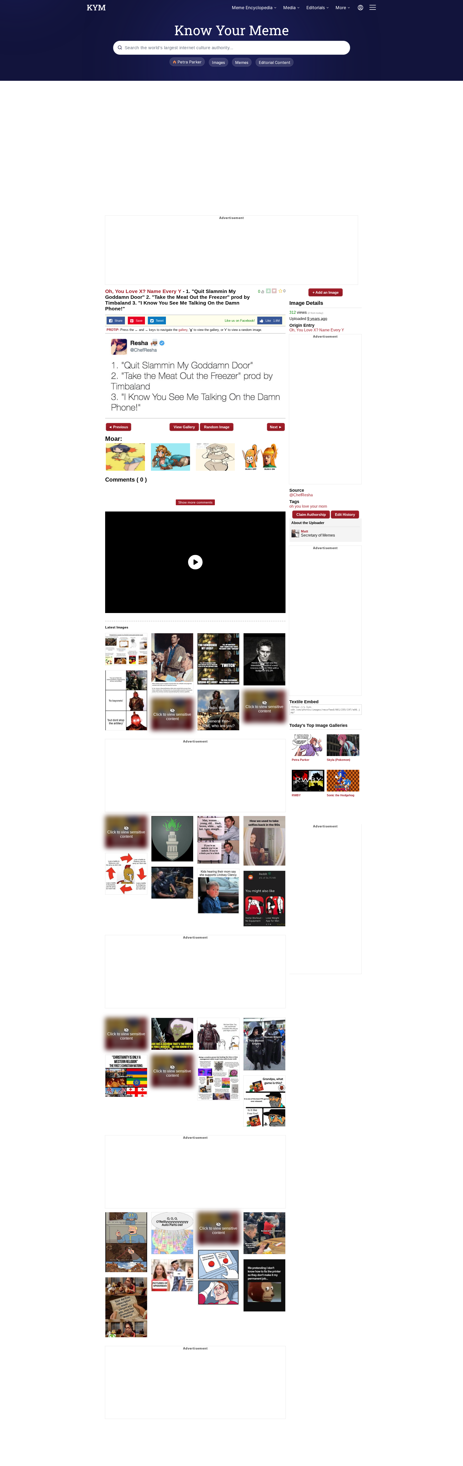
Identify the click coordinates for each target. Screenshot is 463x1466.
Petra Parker (300, 760)
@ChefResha (301, 495)
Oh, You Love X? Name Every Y (143, 291)
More (340, 7)
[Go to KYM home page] (96, 9)
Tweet (158, 320)
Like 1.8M (271, 320)
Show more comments (195, 502)
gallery (182, 330)
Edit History (345, 514)
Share (117, 320)
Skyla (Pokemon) (338, 760)
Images (218, 62)
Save (138, 320)
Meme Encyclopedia (252, 7)
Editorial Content (274, 62)
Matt (304, 531)
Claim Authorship (311, 514)
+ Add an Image (326, 292)
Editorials (315, 7)
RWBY (296, 795)
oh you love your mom (308, 506)
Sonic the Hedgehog (340, 795)
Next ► (276, 427)
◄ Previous (118, 427)
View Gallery (184, 427)
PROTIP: (113, 330)
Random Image (216, 427)
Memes (241, 62)
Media (289, 7)
